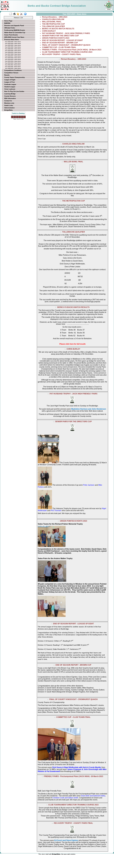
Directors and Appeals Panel (14, 25)
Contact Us (8, 101)
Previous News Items (11, 39)
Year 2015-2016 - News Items (13, 57)
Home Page (8, 21)
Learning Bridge (9, 94)
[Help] (26, 14)
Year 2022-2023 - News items (13, 45)
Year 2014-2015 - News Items (13, 59)
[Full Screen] (11, 14)
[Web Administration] (22, 14)
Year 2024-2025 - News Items (13, 41)
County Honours (10, 96)
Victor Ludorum (9, 89)
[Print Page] (15, 14)
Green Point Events (11, 35)
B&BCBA (7, 23)
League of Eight (9, 80)
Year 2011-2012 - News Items (13, 64)
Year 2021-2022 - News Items (13, 47)
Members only (9, 103)
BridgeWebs (8, 110)
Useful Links (8, 105)
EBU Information (10, 98)
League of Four (9, 82)
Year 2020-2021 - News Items (13, 48)
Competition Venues (11, 73)
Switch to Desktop (18, 113)
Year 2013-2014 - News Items (13, 61)
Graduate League (10, 84)
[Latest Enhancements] (18, 14)
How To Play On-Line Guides (14, 91)
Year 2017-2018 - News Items (13, 54)
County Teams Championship (14, 77)
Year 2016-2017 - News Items (13, 56)
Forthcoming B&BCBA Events (14, 30)
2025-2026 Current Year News (14, 37)
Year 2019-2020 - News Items (13, 50)
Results (6, 75)
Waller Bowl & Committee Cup (14, 32)
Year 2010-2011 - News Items (13, 66)
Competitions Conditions (13, 70)
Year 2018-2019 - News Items (13, 52)
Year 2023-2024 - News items (13, 43)
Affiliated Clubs (9, 28)
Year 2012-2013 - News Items (13, 63)
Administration (9, 108)
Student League (9, 87)
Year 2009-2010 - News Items (13, 68)
